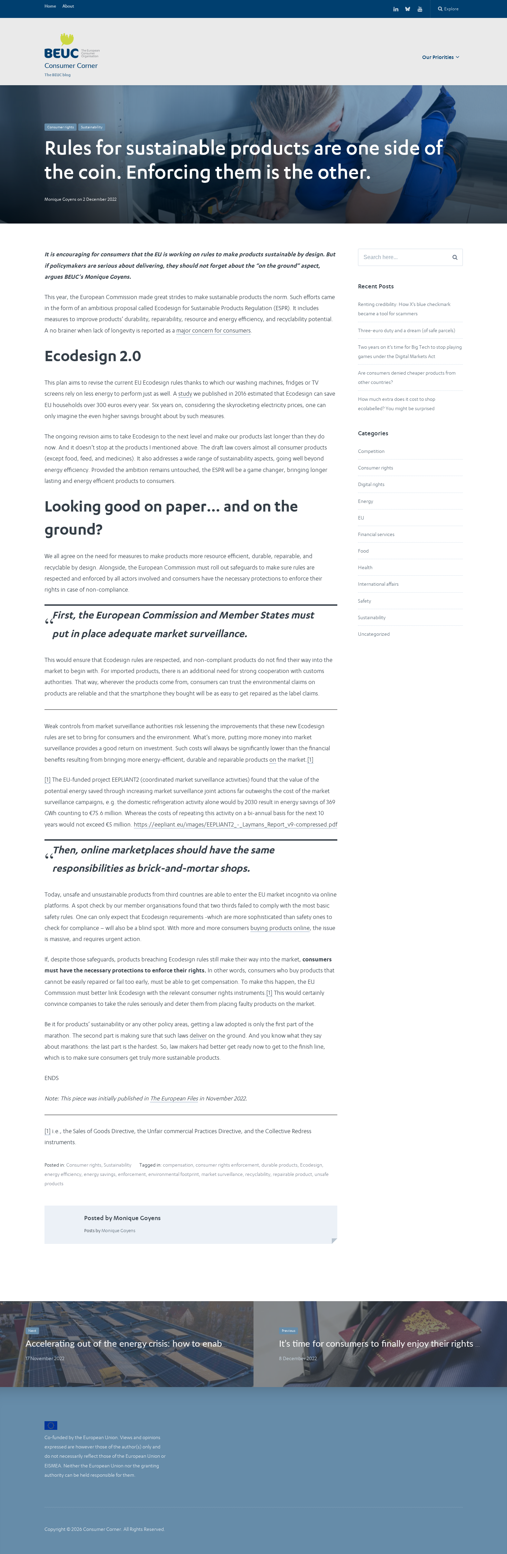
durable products (279, 1165)
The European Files (174, 1098)
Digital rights (371, 484)
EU (361, 518)
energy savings (100, 1174)
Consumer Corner (71, 65)
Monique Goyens (60, 199)
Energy (365, 501)
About (68, 6)
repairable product (292, 1174)
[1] (310, 759)
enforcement (132, 1174)
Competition (371, 451)
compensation (178, 1165)
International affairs (378, 584)
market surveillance (222, 1174)
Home (50, 6)
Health (365, 567)
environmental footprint (173, 1174)
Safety (364, 601)
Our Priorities (438, 58)
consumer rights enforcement (227, 1165)
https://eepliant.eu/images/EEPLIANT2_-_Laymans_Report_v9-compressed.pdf (235, 824)
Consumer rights (60, 127)
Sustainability (91, 127)
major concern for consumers (213, 330)
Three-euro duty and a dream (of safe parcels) (406, 330)
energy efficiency (62, 1174)
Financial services (376, 534)
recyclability (257, 1174)
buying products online (280, 927)
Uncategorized (374, 634)
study (185, 393)
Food (363, 551)
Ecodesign (311, 1165)
